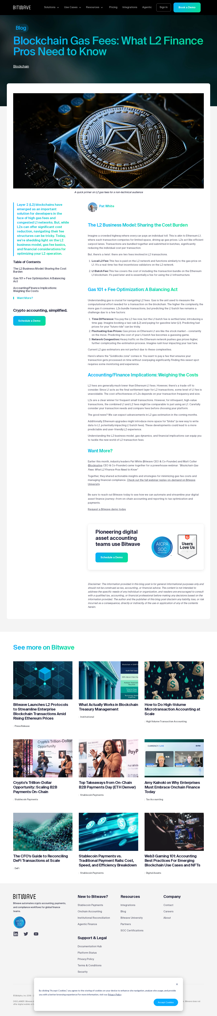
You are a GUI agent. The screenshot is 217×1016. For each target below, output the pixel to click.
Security (82, 972)
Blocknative (95, 465)
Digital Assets (153, 873)
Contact (168, 905)
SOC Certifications (132, 930)
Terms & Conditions (90, 965)
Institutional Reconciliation (94, 918)
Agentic (147, 7)
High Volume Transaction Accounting (166, 722)
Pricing (113, 7)
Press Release (22, 726)
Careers (168, 911)
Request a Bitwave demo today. (107, 509)
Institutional (87, 717)
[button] (51, 7)
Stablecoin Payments (26, 799)
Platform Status (87, 953)
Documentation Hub (90, 946)
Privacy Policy (114, 994)
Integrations (129, 7)
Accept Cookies (166, 1002)
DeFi (17, 868)
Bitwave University (131, 918)
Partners (126, 924)
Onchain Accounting (90, 911)
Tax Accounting (154, 799)
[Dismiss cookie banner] (177, 985)
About (167, 918)
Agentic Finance (87, 924)
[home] (22, 7)
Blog (123, 911)
